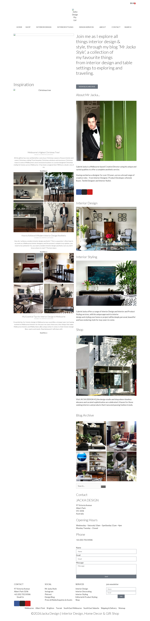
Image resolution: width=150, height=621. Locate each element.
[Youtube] (90, 192)
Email (78, 555)
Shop (79, 329)
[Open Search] (133, 27)
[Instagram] (84, 192)
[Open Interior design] (53, 27)
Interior (121, 311)
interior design (102, 41)
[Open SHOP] (32, 27)
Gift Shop (112, 613)
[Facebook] (79, 192)
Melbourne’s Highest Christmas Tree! (44, 152)
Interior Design (86, 203)
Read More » (44, 171)
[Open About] (107, 27)
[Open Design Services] (95, 27)
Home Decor (93, 613)
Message (80, 563)
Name (78, 548)
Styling (79, 314)
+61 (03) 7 (80, 540)
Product (131, 311)
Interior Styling (86, 257)
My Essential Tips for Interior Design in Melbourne (43, 316)
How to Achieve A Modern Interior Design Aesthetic (44, 235)
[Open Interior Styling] (75, 27)
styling (88, 317)
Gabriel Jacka (81, 311)
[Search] (103, 486)
